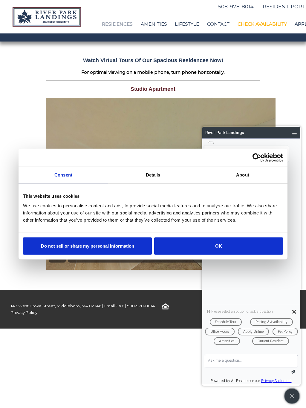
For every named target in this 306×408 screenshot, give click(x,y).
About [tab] (242, 174)
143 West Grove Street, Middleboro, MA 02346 (56, 305)
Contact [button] (218, 24)
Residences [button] (117, 24)
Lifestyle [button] (187, 24)
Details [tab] (153, 174)
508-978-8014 (236, 6)
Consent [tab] (63, 174)
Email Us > (114, 305)
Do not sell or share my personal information (87, 245)
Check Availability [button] (262, 24)
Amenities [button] (154, 24)
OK (218, 245)
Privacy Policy (24, 312)
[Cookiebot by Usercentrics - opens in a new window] (257, 157)
